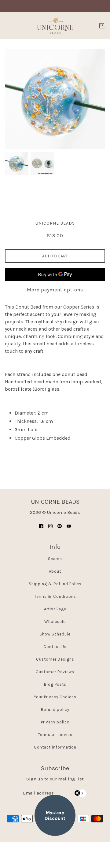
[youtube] (68, 526)
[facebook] (41, 526)
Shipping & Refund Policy (55, 584)
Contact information (55, 747)
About (55, 571)
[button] (55, 815)
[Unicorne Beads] (55, 25)
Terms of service (55, 734)
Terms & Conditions (55, 596)
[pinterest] (59, 526)
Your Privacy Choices (55, 697)
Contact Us (55, 646)
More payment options (55, 290)
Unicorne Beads (55, 223)
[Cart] (101, 25)
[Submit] (82, 793)
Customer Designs (55, 659)
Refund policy (55, 709)
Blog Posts (55, 684)
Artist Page (55, 609)
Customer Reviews (55, 671)
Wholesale (55, 621)
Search (55, 558)
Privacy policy (55, 722)
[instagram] (50, 526)
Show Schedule (55, 634)
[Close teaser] (77, 793)
